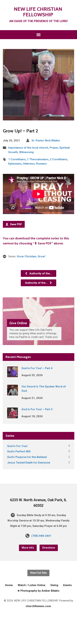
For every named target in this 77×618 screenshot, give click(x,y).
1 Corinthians (17, 159)
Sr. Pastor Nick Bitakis (46, 140)
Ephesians (15, 163)
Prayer (54, 147)
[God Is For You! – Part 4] (12, 374)
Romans (41, 163)
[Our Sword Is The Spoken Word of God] (12, 393)
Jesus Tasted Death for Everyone (28, 462)
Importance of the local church (28, 147)
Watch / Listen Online (31, 585)
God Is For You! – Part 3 (36, 409)
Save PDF (15, 224)
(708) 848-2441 (41, 535)
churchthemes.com (38, 606)
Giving (54, 585)
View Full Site (38, 572)
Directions (48, 547)
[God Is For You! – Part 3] (12, 415)
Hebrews (29, 163)
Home (9, 585)
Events (67, 585)
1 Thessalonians (38, 159)
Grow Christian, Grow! (31, 256)
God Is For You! (17, 446)
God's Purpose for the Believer (27, 457)
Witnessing (26, 152)
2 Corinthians (58, 159)
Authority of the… (40, 273)
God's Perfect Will (18, 451)
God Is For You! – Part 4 (36, 368)
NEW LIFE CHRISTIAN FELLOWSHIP (38, 12)
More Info (28, 547)
